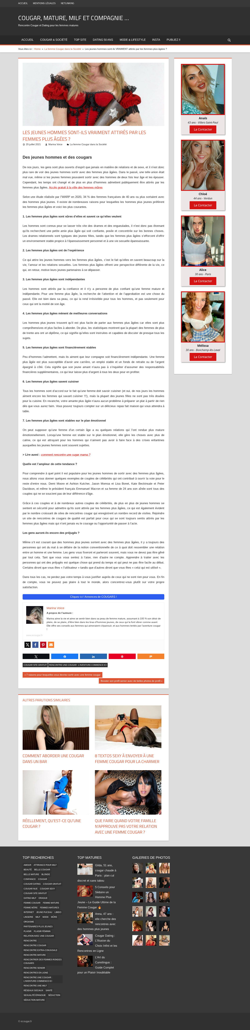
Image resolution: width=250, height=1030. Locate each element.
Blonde (45, 874)
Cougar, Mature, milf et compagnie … (73, 17)
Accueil (23, 3)
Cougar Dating (32, 884)
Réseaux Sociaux (33, 990)
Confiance (30, 879)
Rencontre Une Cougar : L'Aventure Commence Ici (78, 665)
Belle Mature (31, 874)
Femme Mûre (31, 907)
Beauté (28, 869)
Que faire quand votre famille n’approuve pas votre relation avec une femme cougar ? (126, 826)
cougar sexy (47, 889)
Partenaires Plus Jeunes (38, 926)
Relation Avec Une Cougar (39, 936)
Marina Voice (55, 144)
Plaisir (27, 931)
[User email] (51, 645)
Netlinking (67, 3)
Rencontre (30, 941)
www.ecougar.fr (34, 635)
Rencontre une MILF (35, 986)
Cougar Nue (31, 889)
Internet (29, 912)
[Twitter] (27, 645)
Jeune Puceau (44, 912)
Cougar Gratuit (52, 884)
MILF (38, 917)
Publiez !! (173, 39)
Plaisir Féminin (42, 931)
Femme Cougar (32, 903)
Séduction (54, 995)
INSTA (156, 39)
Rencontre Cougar (35, 945)
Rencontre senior (34, 968)
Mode (46, 917)
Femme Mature (51, 903)
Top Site (80, 39)
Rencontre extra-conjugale (40, 950)
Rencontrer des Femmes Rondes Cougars (43, 961)
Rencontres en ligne (36, 973)
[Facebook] (35, 645)
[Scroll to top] (244, 1024)
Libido (58, 912)
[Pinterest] (43, 645)
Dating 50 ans (103, 39)
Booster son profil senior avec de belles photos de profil (130, 681)
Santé (49, 990)
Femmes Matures (49, 907)
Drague (43, 898)
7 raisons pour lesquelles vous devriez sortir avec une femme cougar (63, 675)
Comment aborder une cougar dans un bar (53, 759)
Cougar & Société (54, 39)
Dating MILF (30, 898)
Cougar (42, 879)
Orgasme (29, 922)
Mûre (54, 917)
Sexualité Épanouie (35, 995)
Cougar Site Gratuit (35, 665)
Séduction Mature (34, 1000)
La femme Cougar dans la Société (88, 144)
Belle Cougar (42, 869)
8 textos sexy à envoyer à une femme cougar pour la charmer (127, 759)
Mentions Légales (44, 3)
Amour (27, 865)
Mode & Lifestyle (133, 39)
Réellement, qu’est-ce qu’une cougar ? (52, 823)
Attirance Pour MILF (45, 865)
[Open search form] (229, 39)
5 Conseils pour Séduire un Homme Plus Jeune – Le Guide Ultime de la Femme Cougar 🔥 (96, 897)
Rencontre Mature (35, 955)
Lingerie (28, 917)
